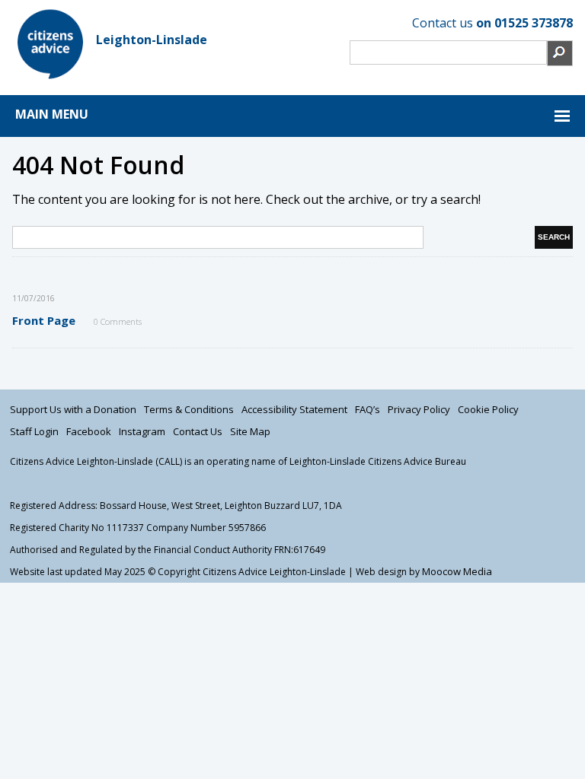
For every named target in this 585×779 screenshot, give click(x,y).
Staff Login (34, 431)
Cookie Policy (488, 409)
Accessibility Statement (294, 409)
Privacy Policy (419, 409)
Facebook (88, 431)
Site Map (250, 431)
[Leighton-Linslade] (50, 77)
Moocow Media (457, 571)
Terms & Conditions (189, 409)
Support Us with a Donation (73, 409)
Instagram (142, 431)
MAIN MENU (51, 114)
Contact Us (197, 431)
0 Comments (118, 321)
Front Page (43, 320)
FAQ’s (367, 409)
